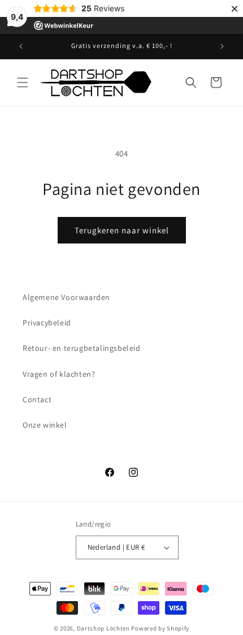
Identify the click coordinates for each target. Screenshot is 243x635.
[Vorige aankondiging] (20, 46)
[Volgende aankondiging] (222, 46)
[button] (22, 82)
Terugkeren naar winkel (122, 230)
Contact (37, 399)
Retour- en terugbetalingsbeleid (82, 348)
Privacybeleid (47, 323)
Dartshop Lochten (103, 628)
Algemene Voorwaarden (66, 297)
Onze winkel (45, 425)
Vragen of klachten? (59, 374)
